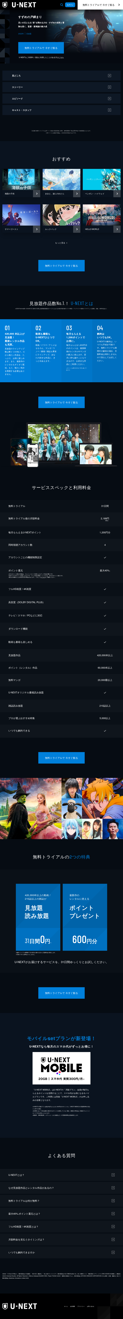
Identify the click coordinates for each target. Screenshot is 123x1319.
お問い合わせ (90, 1306)
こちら (61, 57)
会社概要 (72, 1306)
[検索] (61, 4)
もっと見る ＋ (61, 242)
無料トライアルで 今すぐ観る (99, 4)
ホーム (66, 1306)
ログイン (70, 5)
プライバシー (81, 1306)
